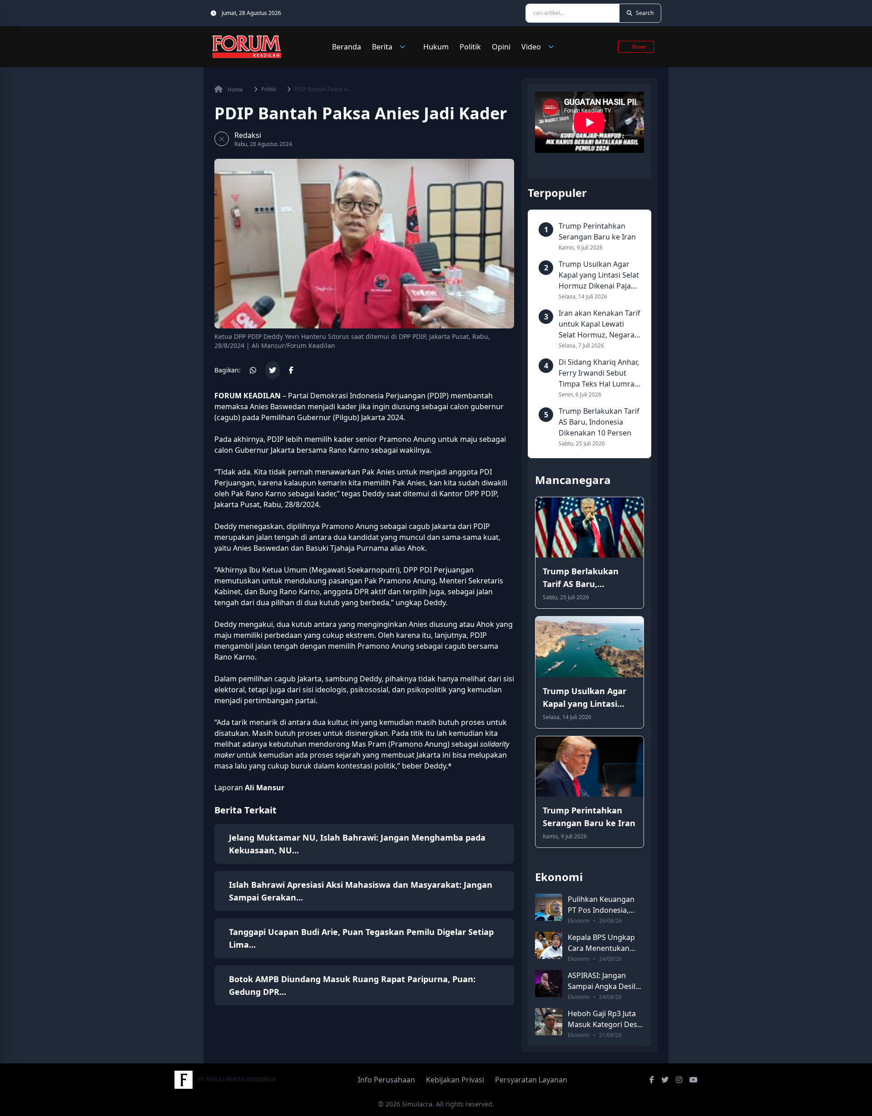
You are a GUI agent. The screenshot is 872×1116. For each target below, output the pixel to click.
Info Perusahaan (386, 1080)
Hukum (436, 47)
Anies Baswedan (278, 406)
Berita (382, 47)
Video (531, 47)
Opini (501, 47)
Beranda (346, 47)
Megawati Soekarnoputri (354, 570)
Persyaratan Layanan (531, 1080)
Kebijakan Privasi (455, 1080)
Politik (470, 47)
